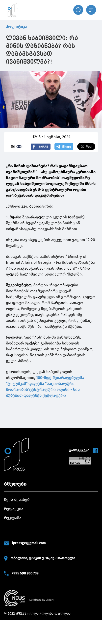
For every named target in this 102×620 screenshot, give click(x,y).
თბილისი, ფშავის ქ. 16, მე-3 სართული (43, 558)
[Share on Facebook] (40, 147)
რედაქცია (13, 508)
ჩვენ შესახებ (16, 499)
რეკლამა (12, 517)
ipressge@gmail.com (29, 543)
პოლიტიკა (16, 26)
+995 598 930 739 (25, 573)
